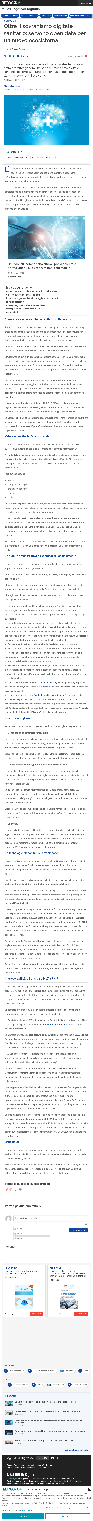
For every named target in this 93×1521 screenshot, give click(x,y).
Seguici (41, 1458)
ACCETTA (23, 1516)
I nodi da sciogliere (15, 302)
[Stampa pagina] (27, 56)
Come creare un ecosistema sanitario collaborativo (31, 291)
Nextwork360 (12, 1479)
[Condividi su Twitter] (14, 56)
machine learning (48, 682)
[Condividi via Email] (18, 56)
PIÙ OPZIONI (67, 1516)
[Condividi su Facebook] (5, 56)
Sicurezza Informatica (10, 15)
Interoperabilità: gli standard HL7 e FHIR (25, 308)
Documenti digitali (41, 15)
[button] (6, 9)
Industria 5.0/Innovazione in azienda (65, 15)
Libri (82, 15)
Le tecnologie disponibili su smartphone (25, 305)
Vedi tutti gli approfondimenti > (76, 1450)
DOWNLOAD (37, 1314)
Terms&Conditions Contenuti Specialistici (22, 1467)
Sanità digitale (26, 15)
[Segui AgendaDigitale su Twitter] (57, 1458)
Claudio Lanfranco (12, 86)
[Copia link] (22, 56)
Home (6, 49)
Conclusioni (12, 312)
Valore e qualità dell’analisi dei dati (23, 294)
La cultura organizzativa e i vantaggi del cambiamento (32, 298)
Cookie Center (45, 1467)
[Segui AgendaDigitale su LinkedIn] (52, 1458)
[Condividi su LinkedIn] (9, 56)
